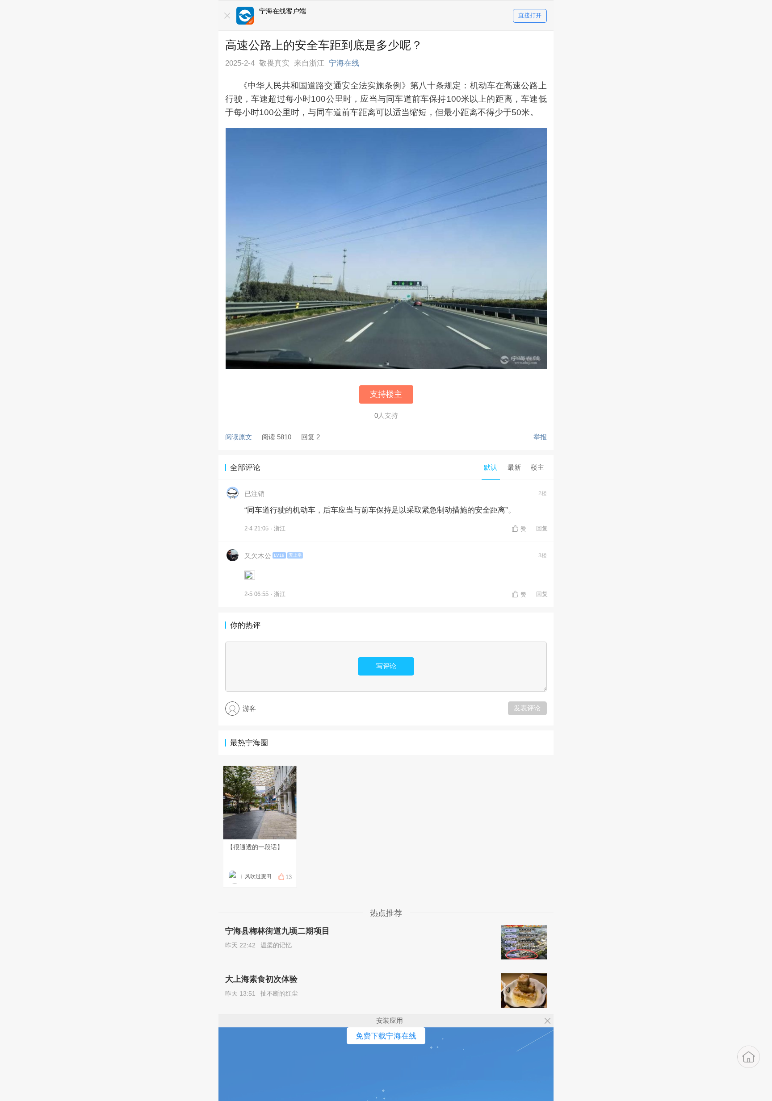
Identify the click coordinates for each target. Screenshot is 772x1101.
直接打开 (529, 15)
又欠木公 (257, 555)
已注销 (254, 493)
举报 (540, 437)
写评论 (386, 666)
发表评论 (527, 708)
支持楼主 (386, 394)
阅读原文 (238, 437)
